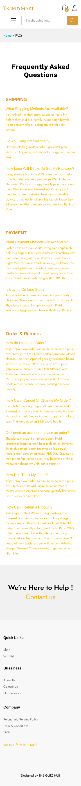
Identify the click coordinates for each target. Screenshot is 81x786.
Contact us (40, 597)
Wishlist (8, 656)
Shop (6, 649)
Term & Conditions (15, 726)
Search (72, 20)
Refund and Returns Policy (20, 719)
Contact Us (10, 686)
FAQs (7, 732)
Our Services (12, 693)
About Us (9, 680)
